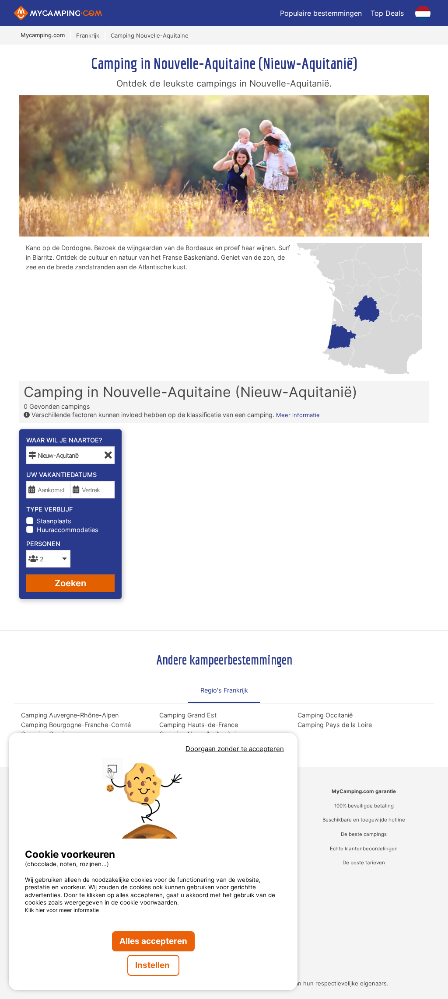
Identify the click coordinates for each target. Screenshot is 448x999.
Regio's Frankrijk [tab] (224, 690)
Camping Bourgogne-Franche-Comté (76, 724)
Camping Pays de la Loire (335, 724)
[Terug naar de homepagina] (58, 13)
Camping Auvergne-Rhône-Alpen (70, 715)
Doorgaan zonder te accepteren (235, 749)
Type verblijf (49, 509)
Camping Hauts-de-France (198, 724)
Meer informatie (298, 414)
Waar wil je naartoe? (64, 440)
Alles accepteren (153, 941)
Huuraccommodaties (67, 529)
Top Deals (387, 13)
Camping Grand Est (188, 715)
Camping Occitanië (325, 715)
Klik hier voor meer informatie (62, 910)
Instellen (153, 965)
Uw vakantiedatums (61, 474)
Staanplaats (54, 521)
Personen (43, 543)
